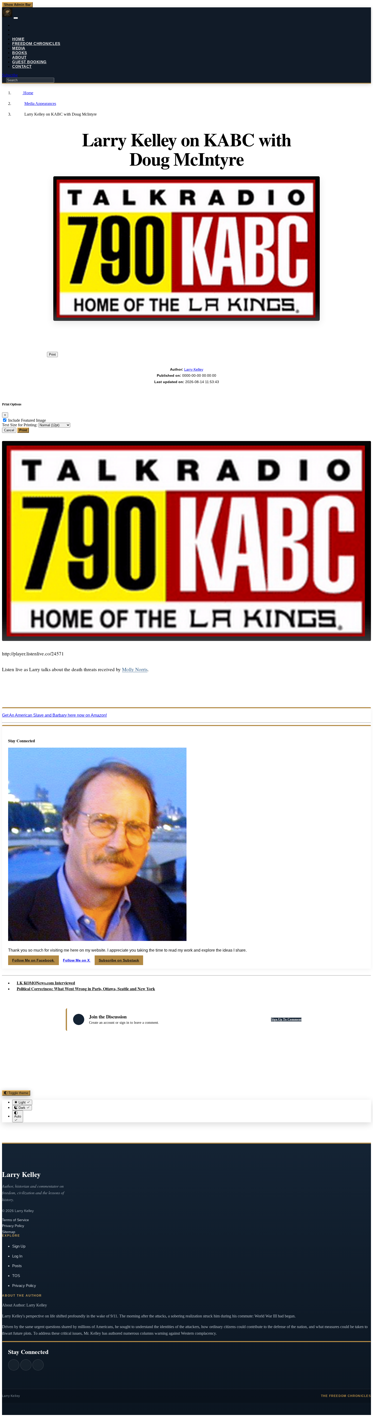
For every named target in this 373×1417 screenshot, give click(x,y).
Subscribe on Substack (119, 960)
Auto (17, 1116)
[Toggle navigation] (16, 18)
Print (52, 354)
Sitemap (8, 1232)
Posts (17, 1266)
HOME (18, 39)
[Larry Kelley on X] (25, 1365)
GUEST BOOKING (29, 62)
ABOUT (19, 57)
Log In (17, 1256)
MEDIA (18, 48)
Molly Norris (134, 669)
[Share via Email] (259, 336)
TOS (16, 1275)
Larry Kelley (193, 369)
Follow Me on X (77, 960)
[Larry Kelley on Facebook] (13, 1365)
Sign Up (18, 1246)
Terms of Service (15, 1220)
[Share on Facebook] (113, 336)
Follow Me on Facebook (33, 960)
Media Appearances (40, 103)
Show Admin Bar (17, 5)
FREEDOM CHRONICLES (36, 43)
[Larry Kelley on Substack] (38, 1365)
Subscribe (10, 75)
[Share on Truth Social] (186, 336)
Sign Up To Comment (286, 1019)
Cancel (9, 430)
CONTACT (22, 66)
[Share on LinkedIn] (162, 336)
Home (27, 93)
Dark (22, 1108)
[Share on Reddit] (211, 336)
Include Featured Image (27, 420)
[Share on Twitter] (138, 336)
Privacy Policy (13, 1226)
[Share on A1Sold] (235, 336)
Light (22, 1102)
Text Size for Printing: (19, 425)
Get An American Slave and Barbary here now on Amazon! (54, 715)
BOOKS (19, 53)
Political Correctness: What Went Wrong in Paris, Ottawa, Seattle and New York (86, 988)
